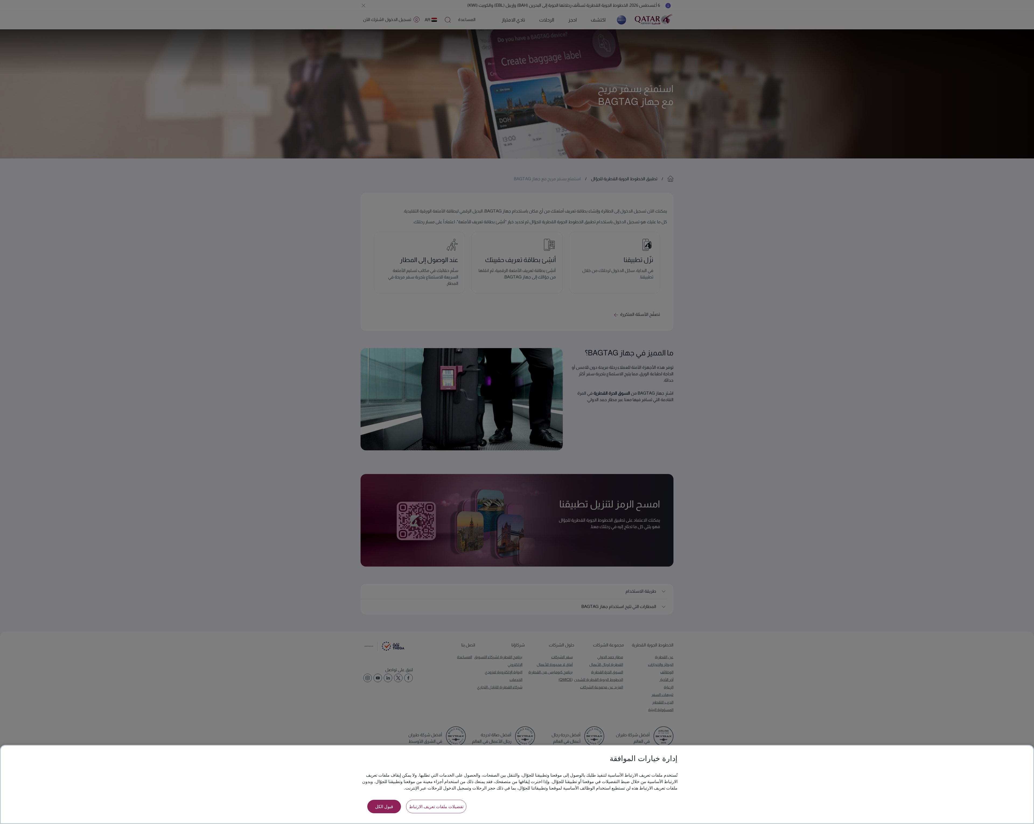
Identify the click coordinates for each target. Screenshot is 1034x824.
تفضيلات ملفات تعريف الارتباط (436, 806)
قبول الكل (384, 806)
